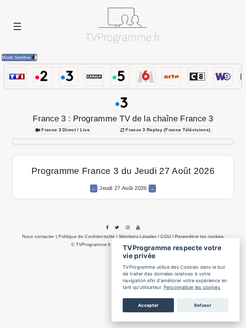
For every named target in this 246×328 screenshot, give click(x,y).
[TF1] (17, 76)
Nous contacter (38, 236)
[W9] (223, 76)
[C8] (197, 76)
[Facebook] (107, 227)
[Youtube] (138, 227)
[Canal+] (94, 76)
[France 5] (120, 76)
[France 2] (43, 76)
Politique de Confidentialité (86, 236)
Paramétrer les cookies (199, 236)
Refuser (202, 305)
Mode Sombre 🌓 (19, 57)
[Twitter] (117, 227)
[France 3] (68, 76)
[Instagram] (128, 227)
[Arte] (171, 76)
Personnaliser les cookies (192, 287)
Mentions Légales (138, 236)
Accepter (148, 305)
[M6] (146, 76)
